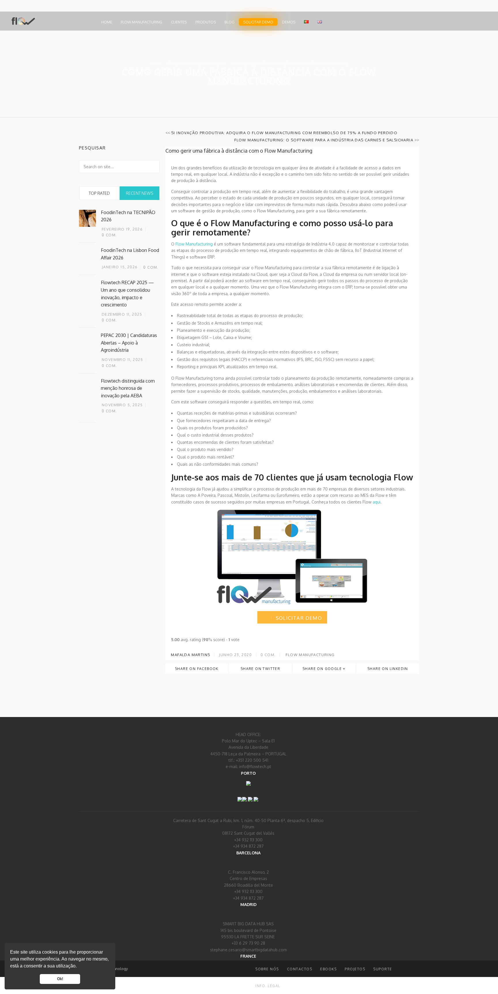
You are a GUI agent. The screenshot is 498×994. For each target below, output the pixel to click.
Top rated (99, 193)
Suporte (382, 969)
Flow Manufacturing (141, 22)
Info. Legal (267, 986)
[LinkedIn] (244, 795)
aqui (376, 501)
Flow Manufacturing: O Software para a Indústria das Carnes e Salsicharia (323, 140)
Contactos (299, 969)
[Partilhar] (256, 795)
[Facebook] (239, 795)
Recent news (139, 193)
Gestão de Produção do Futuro (196, 63)
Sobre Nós (267, 969)
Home (106, 22)
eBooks (328, 969)
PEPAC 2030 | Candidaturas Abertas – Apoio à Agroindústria (129, 342)
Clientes (179, 22)
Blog (230, 22)
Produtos (205, 22)
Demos (288, 22)
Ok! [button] (60, 979)
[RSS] (250, 795)
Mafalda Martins (190, 654)
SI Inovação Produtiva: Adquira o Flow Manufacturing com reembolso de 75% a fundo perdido (284, 132)
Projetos (355, 969)
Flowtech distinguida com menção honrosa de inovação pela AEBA (128, 388)
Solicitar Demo (258, 22)
